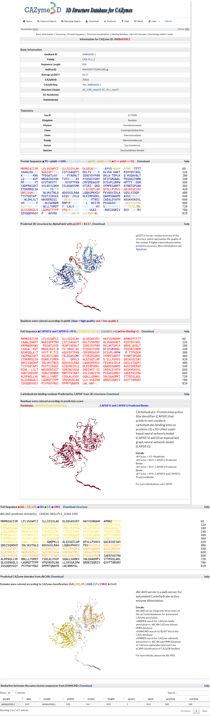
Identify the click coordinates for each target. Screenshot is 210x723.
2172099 (132, 115)
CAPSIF (168, 484)
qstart (131, 698)
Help (126, 21)
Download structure (75, 506)
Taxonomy (60, 34)
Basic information (45, 34)
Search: (172, 692)
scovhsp (193, 698)
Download (94, 21)
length (111, 698)
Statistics (111, 21)
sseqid (46, 698)
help (186, 161)
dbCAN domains (138, 34)
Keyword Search (48, 21)
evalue (91, 698)
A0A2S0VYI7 (89, 69)
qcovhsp (170, 698)
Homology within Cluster (161, 34)
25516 (85, 80)
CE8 (84, 59)
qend (150, 698)
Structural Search (72, 21)
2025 (187, 29)
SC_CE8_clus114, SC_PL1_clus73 (100, 90)
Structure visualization (98, 34)
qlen (28, 698)
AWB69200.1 (89, 54)
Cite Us (168, 21)
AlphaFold (141, 249)
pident (70, 698)
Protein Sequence (76, 34)
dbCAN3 (141, 592)
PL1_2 (91, 59)
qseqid (6, 698)
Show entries (12, 692)
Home (29, 21)
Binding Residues (120, 34)
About (140, 21)
